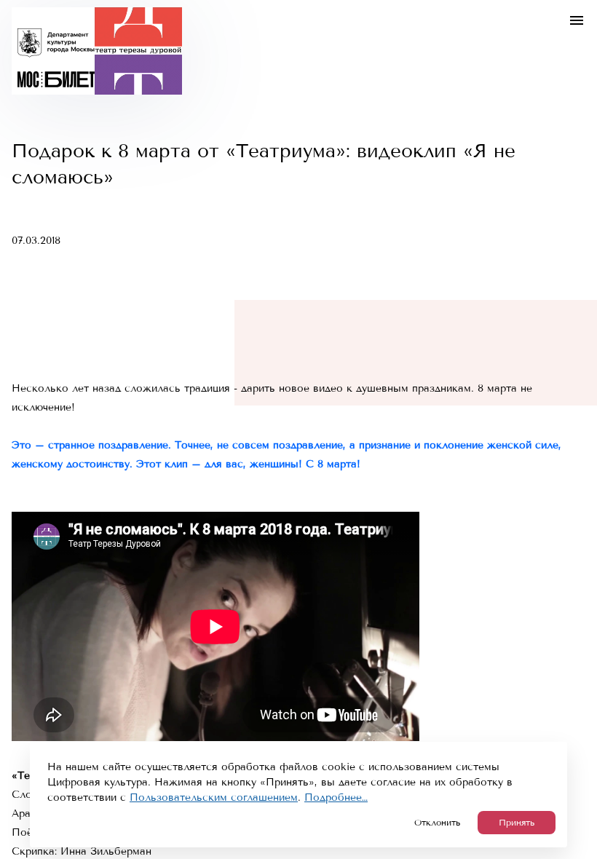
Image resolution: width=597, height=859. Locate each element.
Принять (516, 823)
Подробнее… (336, 797)
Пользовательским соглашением (214, 797)
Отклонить (437, 823)
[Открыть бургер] (577, 20)
